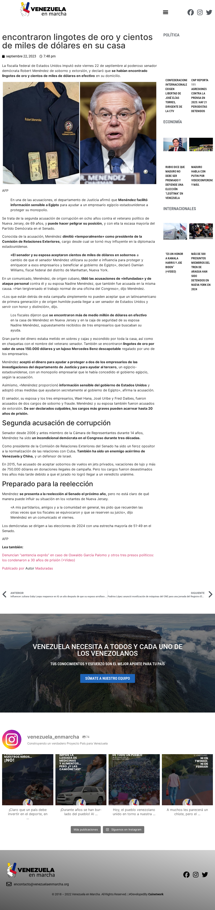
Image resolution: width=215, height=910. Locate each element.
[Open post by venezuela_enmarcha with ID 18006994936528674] (187, 779)
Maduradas (44, 568)
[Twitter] (209, 12)
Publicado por (13, 568)
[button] (165, 12)
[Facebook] (190, 12)
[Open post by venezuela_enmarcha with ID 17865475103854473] (81, 779)
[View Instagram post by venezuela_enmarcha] (49, 800)
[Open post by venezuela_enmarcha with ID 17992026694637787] (27, 779)
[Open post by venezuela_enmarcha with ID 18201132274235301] (134, 779)
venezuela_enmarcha (27, 758)
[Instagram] (200, 12)
